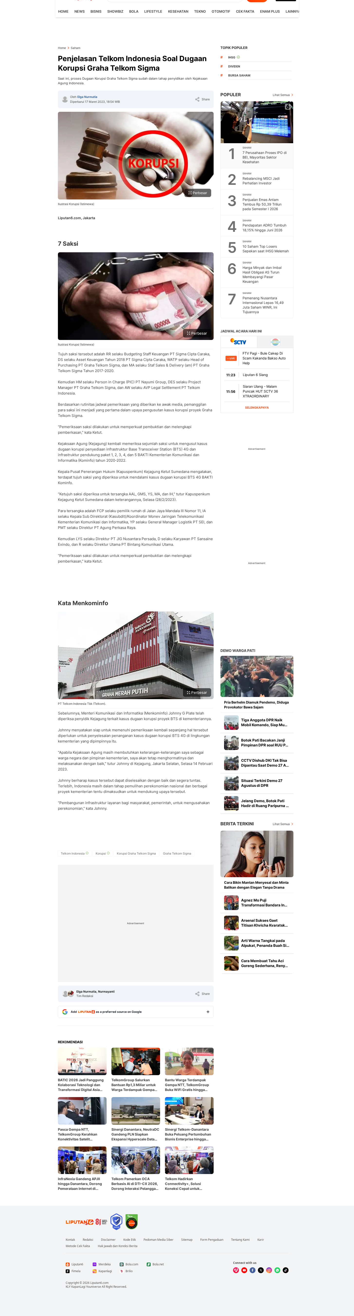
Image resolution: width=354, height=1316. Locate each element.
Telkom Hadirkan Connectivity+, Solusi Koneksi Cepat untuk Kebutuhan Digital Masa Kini (188, 1184)
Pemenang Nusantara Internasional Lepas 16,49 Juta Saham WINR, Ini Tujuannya (263, 305)
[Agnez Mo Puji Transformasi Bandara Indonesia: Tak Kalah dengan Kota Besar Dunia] (231, 902)
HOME (63, 11)
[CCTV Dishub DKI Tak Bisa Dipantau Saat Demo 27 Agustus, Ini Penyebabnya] (231, 763)
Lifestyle (153, 11)
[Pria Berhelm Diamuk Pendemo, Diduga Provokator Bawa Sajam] (256, 676)
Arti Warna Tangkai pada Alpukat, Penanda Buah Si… (265, 943)
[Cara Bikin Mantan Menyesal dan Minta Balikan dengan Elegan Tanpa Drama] (256, 854)
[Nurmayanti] (70, 993)
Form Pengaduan (211, 1240)
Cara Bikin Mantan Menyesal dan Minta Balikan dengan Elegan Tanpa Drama (256, 884)
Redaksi (88, 1240)
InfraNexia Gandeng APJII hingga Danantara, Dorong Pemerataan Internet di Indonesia (80, 1184)
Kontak (70, 1240)
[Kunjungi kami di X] (261, 1270)
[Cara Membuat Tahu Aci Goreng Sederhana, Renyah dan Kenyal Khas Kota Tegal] (231, 963)
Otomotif (221, 11)
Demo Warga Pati (237, 650)
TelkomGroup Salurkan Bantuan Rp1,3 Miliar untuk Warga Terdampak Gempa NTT (133, 1085)
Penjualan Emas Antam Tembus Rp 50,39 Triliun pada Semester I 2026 (262, 204)
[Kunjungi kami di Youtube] (244, 1270)
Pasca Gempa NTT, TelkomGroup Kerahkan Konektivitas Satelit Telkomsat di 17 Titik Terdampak (77, 1134)
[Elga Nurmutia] (65, 99)
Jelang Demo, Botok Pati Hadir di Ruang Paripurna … (265, 803)
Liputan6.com (99, 1283)
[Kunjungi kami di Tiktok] (286, 1270)
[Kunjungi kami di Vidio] (236, 1270)
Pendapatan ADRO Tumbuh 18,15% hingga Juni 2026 (264, 227)
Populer (230, 94)
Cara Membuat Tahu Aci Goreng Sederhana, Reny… (264, 963)
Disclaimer (108, 1240)
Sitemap (186, 1240)
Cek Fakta (245, 11)
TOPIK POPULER (233, 48)
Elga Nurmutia (87, 97)
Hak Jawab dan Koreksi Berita (117, 1246)
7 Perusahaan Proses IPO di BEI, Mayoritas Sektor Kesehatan (265, 157)
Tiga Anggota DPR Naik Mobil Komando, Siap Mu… (264, 722)
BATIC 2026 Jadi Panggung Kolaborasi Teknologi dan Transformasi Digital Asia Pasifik (81, 1085)
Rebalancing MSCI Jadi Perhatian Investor (261, 180)
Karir (260, 1240)
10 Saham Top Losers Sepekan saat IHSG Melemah (266, 248)
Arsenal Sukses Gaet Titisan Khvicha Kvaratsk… (264, 923)
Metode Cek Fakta (78, 1246)
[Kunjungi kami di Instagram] (269, 1270)
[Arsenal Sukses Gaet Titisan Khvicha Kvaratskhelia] (231, 923)
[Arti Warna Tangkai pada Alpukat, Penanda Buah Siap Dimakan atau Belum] (231, 943)
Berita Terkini (237, 823)
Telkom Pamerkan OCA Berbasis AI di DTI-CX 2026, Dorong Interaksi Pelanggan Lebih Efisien (134, 1184)
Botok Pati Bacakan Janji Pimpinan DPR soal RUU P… (264, 742)
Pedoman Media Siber (158, 1240)
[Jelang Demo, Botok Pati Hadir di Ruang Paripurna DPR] (231, 803)
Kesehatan (178, 11)
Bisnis (96, 11)
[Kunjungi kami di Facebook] (252, 1270)
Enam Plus (270, 11)
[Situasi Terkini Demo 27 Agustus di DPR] (231, 783)
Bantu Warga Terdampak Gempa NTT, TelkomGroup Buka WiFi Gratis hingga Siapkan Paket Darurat (187, 1085)
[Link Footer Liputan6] (87, 1222)
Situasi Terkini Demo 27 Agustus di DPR (261, 783)
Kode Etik (129, 1240)
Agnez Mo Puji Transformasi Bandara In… (264, 902)
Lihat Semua (281, 95)
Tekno (200, 11)
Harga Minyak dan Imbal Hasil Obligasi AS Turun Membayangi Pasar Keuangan (262, 274)
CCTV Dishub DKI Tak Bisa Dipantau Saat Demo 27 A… (265, 763)
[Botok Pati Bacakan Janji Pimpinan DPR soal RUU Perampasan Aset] (231, 742)
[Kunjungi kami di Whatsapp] (277, 1270)
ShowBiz (115, 11)
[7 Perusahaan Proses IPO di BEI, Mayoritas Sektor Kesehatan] (257, 122)
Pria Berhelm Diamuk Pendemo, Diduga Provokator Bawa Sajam (256, 704)
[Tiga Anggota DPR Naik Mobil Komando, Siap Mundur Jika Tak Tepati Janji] (231, 722)
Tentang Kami (240, 1240)
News (79, 11)
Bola (133, 11)
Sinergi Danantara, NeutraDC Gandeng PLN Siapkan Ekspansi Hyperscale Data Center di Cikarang (135, 1134)
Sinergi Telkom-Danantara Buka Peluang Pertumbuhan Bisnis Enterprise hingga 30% (188, 1134)
